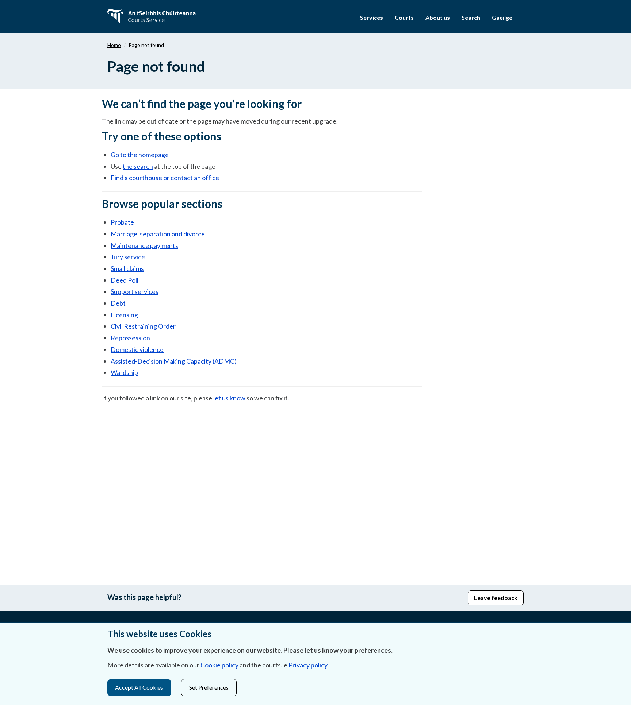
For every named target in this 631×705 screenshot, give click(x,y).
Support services (134, 291)
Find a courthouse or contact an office (165, 178)
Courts (404, 17)
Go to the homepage (140, 155)
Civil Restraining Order (143, 326)
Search (471, 17)
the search (138, 166)
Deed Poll (124, 280)
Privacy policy (307, 665)
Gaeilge (502, 17)
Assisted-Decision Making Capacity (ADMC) (174, 361)
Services (371, 17)
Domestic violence (137, 349)
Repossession (130, 338)
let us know (229, 398)
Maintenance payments (144, 245)
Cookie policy (219, 665)
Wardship (124, 372)
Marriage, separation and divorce (158, 234)
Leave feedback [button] (495, 597)
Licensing (124, 315)
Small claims (127, 268)
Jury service (128, 257)
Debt (118, 303)
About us (437, 17)
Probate (122, 222)
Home (114, 45)
